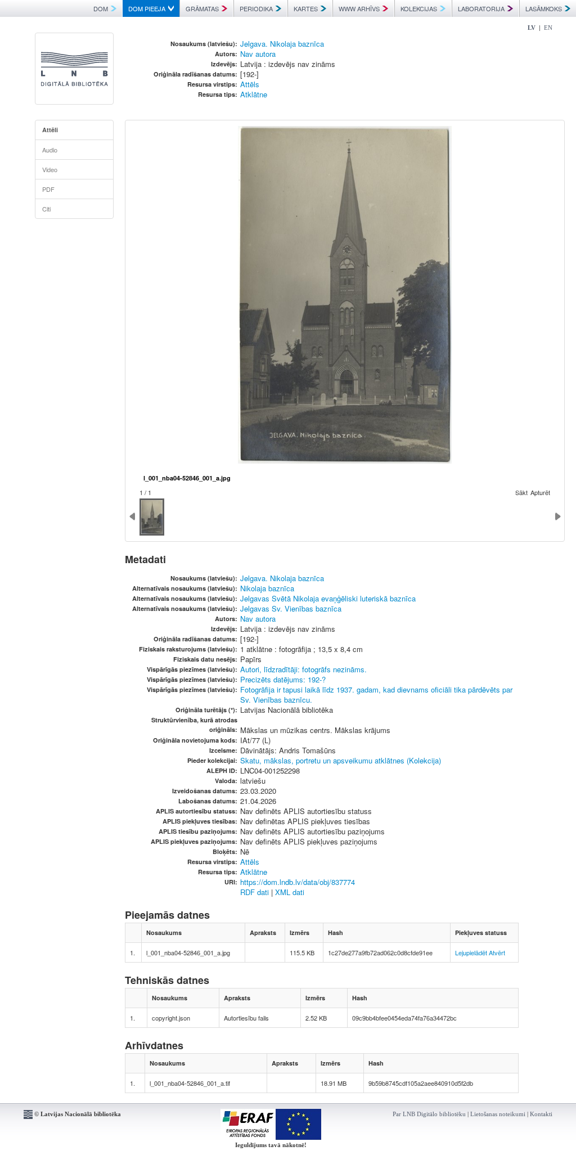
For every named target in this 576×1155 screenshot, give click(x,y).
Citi (46, 208)
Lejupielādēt (471, 952)
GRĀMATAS (202, 8)
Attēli (50, 129)
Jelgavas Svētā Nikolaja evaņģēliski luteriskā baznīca (328, 598)
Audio (49, 149)
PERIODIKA (256, 8)
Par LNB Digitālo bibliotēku (429, 1114)
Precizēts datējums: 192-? (283, 679)
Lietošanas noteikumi (497, 1114)
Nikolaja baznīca (267, 588)
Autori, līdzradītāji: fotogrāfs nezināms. (303, 669)
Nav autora (258, 53)
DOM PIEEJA (146, 8)
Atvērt (497, 952)
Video (49, 169)
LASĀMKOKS (543, 8)
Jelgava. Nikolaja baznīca (282, 43)
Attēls (249, 84)
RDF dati (254, 892)
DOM (100, 8)
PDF (48, 189)
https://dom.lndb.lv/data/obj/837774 (297, 882)
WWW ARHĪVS (359, 8)
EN (548, 27)
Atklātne (253, 94)
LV (532, 27)
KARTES (306, 8)
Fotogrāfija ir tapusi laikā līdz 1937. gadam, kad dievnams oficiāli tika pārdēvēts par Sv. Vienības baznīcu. (376, 694)
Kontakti (541, 1114)
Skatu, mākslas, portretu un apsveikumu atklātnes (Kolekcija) (340, 760)
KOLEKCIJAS (418, 8)
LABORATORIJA (481, 8)
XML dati (289, 892)
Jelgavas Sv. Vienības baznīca (290, 608)
